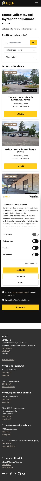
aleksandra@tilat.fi (8, 387)
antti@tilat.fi (6, 375)
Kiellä (20, 283)
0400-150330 (6, 443)
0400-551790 (6, 416)
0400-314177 (6, 432)
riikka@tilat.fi (6, 419)
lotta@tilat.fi (6, 402)
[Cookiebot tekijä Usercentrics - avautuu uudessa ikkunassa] (29, 196)
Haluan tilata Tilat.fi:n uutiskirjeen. (17, 300)
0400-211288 (6, 384)
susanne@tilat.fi (7, 467)
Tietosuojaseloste (8, 360)
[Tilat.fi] (8, 3)
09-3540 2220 (7, 348)
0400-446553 (6, 372)
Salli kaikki (21, 270)
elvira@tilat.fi (6, 434)
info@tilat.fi (6, 351)
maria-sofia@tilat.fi (8, 446)
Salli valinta (20, 276)
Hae (33, 43)
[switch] (35, 241)
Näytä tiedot (29, 263)
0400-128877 (6, 465)
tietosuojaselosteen (20, 292)
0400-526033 (6, 399)
